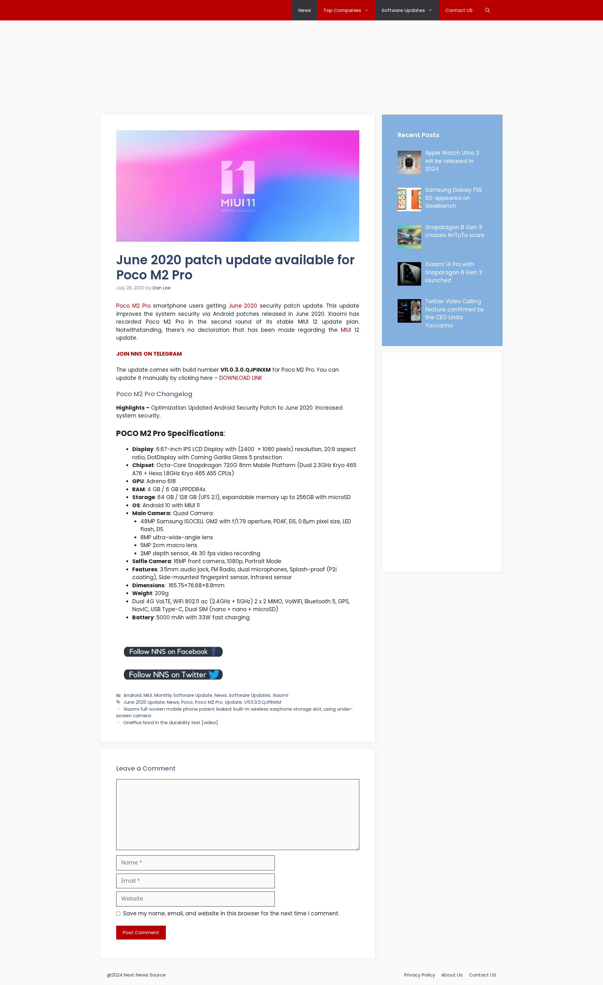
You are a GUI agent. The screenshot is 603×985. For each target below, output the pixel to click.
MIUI (148, 695)
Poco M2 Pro (133, 305)
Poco (187, 702)
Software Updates (403, 10)
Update (233, 702)
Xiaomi (280, 695)
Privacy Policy (419, 975)
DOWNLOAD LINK (240, 378)
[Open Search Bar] (487, 10)
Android (132, 695)
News (304, 10)
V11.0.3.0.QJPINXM (262, 702)
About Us (452, 975)
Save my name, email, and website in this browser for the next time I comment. (231, 913)
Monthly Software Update (183, 695)
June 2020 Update (144, 702)
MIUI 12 (350, 330)
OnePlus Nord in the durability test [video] (170, 722)
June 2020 (243, 305)
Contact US (459, 10)
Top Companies (342, 10)
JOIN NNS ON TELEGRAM (149, 354)
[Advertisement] (188, 64)
